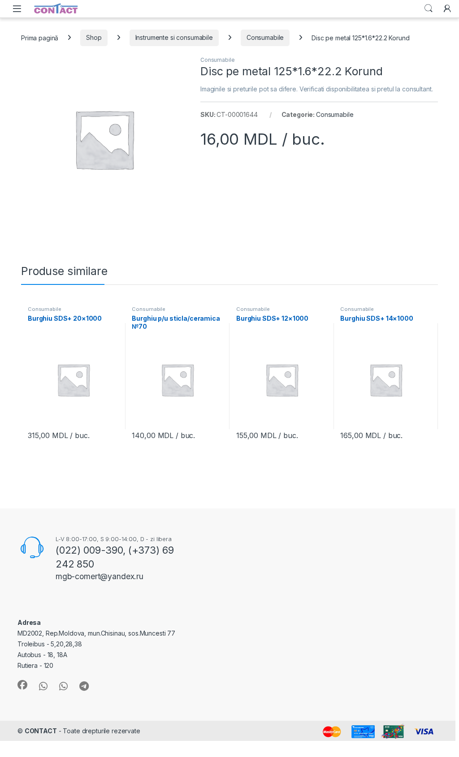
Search (428, 8)
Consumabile (265, 37)
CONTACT (41, 731)
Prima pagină (39, 37)
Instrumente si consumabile (174, 37)
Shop (93, 37)
